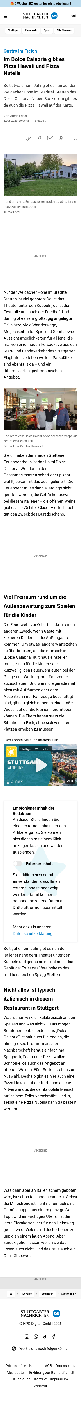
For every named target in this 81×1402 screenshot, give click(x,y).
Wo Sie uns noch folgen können (44, 1348)
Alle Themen (64, 30)
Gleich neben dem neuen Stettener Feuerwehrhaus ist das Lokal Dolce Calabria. (35, 462)
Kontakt (40, 1379)
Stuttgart (13, 30)
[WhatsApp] (36, 1336)
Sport (47, 30)
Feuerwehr (31, 30)
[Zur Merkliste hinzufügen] (74, 138)
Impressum (59, 1379)
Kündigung (22, 1379)
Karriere (35, 1366)
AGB (48, 1366)
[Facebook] (54, 1336)
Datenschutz (66, 1366)
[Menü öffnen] (5, 16)
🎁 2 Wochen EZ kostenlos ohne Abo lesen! (40, 3)
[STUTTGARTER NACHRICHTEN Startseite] (40, 15)
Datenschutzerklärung (32, 933)
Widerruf (40, 1386)
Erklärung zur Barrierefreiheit (51, 1372)
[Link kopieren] (28, 138)
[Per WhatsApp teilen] (60, 138)
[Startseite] (11, 1294)
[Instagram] (27, 1336)
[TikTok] (45, 1336)
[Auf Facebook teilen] (39, 138)
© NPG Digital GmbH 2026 (40, 1323)
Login (73, 15)
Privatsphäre (16, 1366)
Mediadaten (16, 1372)
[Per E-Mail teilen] (50, 138)
